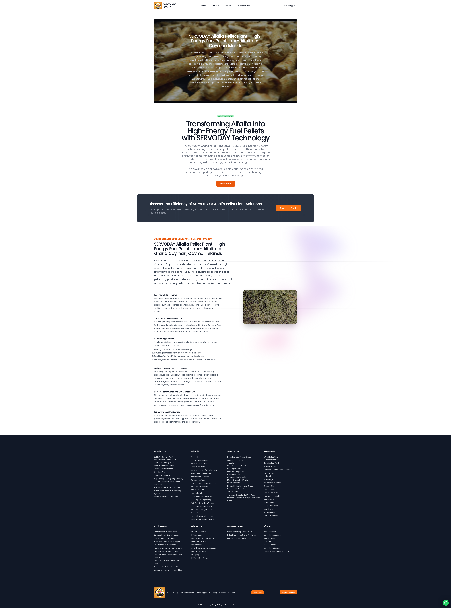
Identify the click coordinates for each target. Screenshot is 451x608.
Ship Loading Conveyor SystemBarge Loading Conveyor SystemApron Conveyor (169, 481)
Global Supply (290, 5)
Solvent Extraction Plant (163, 469)
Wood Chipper (270, 466)
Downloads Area (243, 5)
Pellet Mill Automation (199, 486)
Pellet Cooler (269, 502)
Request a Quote (288, 208)
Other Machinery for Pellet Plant (204, 470)
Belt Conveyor (270, 489)
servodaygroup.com (272, 535)
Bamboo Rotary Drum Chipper (166, 535)
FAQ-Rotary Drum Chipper (165, 545)
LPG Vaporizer (196, 535)
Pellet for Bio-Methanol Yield (239, 538)
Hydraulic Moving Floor (273, 496)
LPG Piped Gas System (200, 558)
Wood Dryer (269, 479)
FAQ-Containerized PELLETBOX (203, 506)
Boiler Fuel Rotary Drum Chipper (167, 541)
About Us (222, 592)
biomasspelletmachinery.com (276, 551)
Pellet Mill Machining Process (202, 513)
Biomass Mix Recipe (199, 480)
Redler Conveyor (271, 492)
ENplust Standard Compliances (203, 483)
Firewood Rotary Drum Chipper (166, 551)
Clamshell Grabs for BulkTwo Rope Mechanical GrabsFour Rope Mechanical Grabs (243, 498)
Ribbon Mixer (269, 499)
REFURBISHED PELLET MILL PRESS (166, 497)
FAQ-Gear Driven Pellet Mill (201, 496)
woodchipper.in (270, 545)
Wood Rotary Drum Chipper (165, 531)
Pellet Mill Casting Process (201, 509)
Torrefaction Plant (271, 463)
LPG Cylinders (196, 545)
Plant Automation (271, 515)
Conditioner (269, 509)
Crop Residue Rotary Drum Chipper (168, 567)
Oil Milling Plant (160, 472)
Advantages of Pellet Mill (201, 473)
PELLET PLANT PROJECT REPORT (203, 519)
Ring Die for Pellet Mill (199, 460)
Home (203, 5)
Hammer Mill (269, 473)
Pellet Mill (194, 457)
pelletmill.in (268, 541)
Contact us (257, 592)
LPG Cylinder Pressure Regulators (204, 548)
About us (215, 5)
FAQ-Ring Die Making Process (202, 503)
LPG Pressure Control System (202, 538)
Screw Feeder (269, 512)
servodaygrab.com (272, 548)
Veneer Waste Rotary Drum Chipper (168, 570)
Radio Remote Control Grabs (239, 457)
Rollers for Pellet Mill (199, 463)
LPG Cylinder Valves (199, 551)
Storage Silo (269, 486)
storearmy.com (247, 605)
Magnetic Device (271, 506)
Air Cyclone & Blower (272, 483)
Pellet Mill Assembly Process (202, 516)
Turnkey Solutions (198, 467)
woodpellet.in (269, 538)
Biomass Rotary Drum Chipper (166, 538)
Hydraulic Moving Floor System (239, 531)
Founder (228, 5)
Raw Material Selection (200, 476)
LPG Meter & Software (200, 541)
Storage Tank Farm (162, 475)
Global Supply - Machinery (206, 592)
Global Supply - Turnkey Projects (180, 592)
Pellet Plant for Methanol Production (242, 535)
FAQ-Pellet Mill (196, 493)
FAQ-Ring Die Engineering (201, 500)
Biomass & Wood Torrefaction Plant (278, 469)
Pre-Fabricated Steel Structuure (167, 487)
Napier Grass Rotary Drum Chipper (168, 548)
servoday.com (270, 531)
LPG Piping (195, 554)
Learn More (225, 183)
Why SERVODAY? (197, 490)
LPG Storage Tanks (198, 531)
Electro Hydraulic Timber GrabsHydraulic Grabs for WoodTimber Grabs (240, 489)
